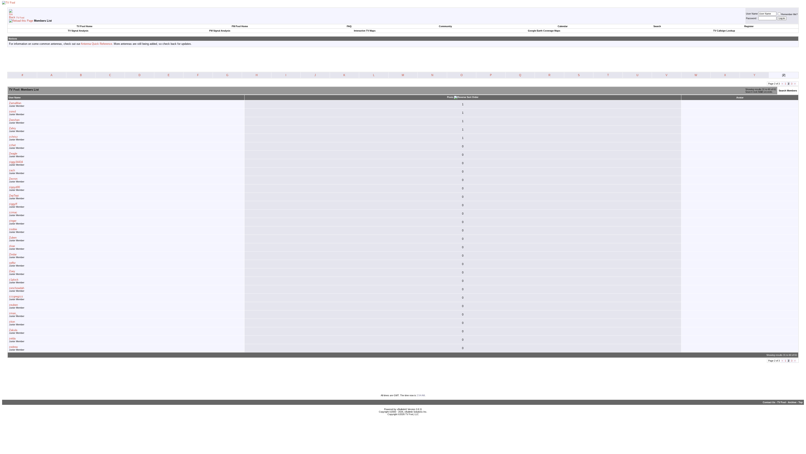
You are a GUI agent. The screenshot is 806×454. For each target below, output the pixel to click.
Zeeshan (14, 119)
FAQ (349, 26)
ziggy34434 (16, 162)
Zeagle (13, 153)
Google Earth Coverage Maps (544, 30)
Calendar (563, 26)
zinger (12, 220)
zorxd (12, 111)
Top (800, 402)
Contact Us (769, 402)
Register (749, 26)
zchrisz (13, 136)
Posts (450, 97)
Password (751, 18)
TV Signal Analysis (78, 30)
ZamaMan (15, 103)
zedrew (13, 346)
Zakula (13, 330)
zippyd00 (14, 187)
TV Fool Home (84, 26)
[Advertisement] (403, 59)
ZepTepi (14, 195)
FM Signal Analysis (219, 30)
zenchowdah (16, 288)
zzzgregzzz (16, 296)
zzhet (12, 145)
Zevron (13, 178)
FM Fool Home (240, 26)
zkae (12, 246)
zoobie (13, 229)
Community (445, 26)
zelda (12, 338)
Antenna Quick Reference (96, 43)
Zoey (12, 271)
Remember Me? (789, 14)
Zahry (12, 128)
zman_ (13, 313)
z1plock (13, 279)
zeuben (13, 304)
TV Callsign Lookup (724, 30)
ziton (12, 321)
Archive (792, 402)
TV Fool (20, 17)
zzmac (13, 212)
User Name (752, 13)
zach (12, 170)
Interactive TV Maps (365, 30)
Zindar (13, 254)
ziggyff (13, 204)
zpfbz (12, 262)
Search (657, 26)
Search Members (788, 90)
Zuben (13, 237)
